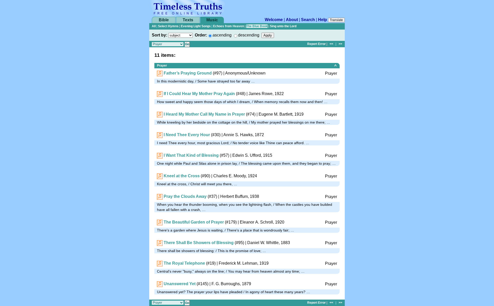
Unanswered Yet (180, 284)
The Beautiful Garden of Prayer (194, 222)
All (154, 26)
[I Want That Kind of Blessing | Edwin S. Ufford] (160, 155)
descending (248, 35)
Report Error (316, 44)
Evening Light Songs (196, 26)
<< (331, 44)
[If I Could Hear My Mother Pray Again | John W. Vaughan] (160, 93)
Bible (164, 20)
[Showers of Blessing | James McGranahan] (160, 242)
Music (212, 20)
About (292, 19)
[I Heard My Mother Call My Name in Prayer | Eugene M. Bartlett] (160, 114)
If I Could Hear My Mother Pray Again (199, 93)
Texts (188, 20)
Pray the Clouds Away (185, 196)
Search (308, 19)
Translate (336, 20)
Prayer (162, 65)
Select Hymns (168, 26)
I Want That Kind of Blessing (191, 155)
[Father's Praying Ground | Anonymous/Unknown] (160, 73)
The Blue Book (257, 26)
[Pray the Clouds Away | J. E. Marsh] (160, 196)
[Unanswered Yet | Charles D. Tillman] (160, 284)
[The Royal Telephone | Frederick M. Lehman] (160, 263)
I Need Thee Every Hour (187, 135)
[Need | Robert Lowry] (160, 135)
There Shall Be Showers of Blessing (199, 242)
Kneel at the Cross (182, 176)
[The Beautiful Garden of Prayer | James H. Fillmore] (160, 222)
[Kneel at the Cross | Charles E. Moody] (160, 176)
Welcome (274, 19)
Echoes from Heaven (228, 26)
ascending (222, 35)
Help (322, 19)
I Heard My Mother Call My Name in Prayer (204, 114)
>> (340, 44)
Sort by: (159, 35)
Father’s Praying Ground (188, 73)
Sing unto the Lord (283, 26)
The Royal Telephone (184, 263)
